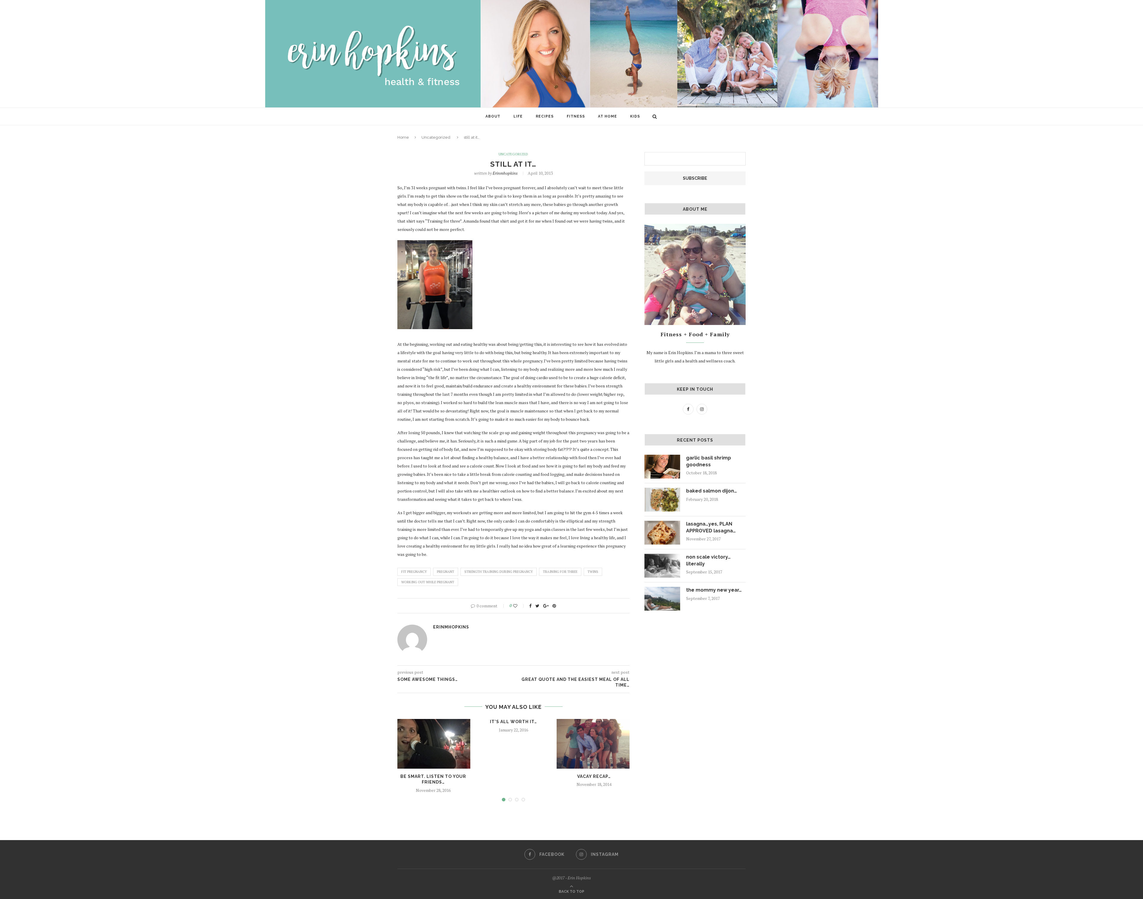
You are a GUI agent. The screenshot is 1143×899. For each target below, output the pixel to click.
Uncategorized (435, 137)
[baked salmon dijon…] (662, 500)
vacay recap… (594, 776)
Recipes (545, 116)
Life (518, 116)
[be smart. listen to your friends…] (433, 744)
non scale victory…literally (708, 560)
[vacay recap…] (594, 744)
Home (403, 137)
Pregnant (445, 572)
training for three (560, 572)
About (492, 116)
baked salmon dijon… (711, 491)
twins (593, 572)
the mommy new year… (714, 590)
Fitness (576, 116)
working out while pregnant (427, 582)
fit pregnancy (414, 572)
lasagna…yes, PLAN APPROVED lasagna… (711, 527)
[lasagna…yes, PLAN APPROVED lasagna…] (662, 533)
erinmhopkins (505, 173)
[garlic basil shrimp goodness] (662, 467)
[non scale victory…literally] (662, 566)
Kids (635, 116)
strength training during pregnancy (498, 572)
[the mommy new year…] (662, 599)
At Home (607, 116)
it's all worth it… (513, 721)
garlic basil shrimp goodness (708, 461)
